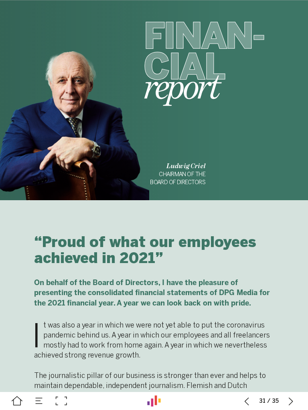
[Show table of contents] (39, 401)
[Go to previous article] (247, 401)
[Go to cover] (17, 401)
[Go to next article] (291, 401)
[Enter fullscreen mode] (61, 401)
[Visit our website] (154, 401)
